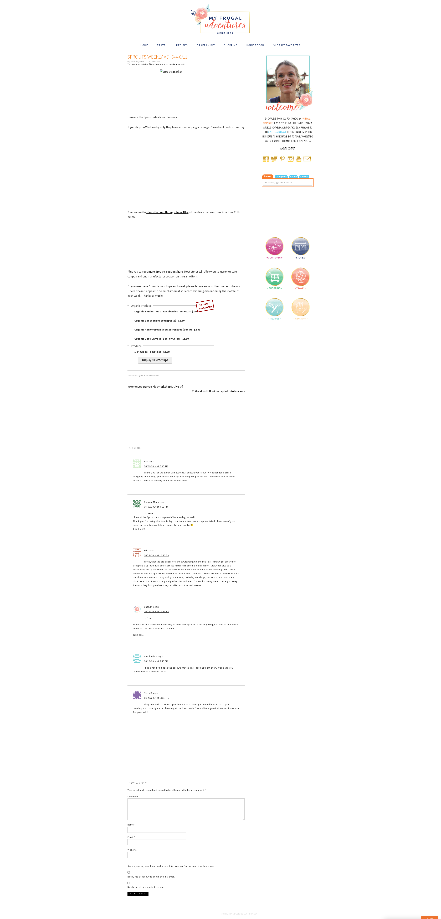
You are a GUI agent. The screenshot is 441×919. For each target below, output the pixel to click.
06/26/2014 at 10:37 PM (156, 697)
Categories (281, 176)
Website (132, 849)
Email (131, 837)
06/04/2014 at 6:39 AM (156, 466)
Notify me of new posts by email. (145, 887)
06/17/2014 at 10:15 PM (156, 555)
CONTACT (291, 148)
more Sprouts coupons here (165, 271)
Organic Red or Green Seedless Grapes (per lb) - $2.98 (167, 329)
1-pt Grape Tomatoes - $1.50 (152, 351)
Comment (133, 796)
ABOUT (283, 148)
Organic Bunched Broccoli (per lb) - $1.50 (159, 320)
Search (268, 176)
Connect (304, 176)
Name (131, 824)
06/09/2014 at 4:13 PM (156, 506)
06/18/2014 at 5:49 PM (156, 661)
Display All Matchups (155, 360)
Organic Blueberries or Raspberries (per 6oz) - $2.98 (166, 311)
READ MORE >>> (305, 141)
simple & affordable (277, 132)
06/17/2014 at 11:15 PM (156, 611)
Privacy (253, 913)
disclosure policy (179, 64)
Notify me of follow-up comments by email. (151, 876)
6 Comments (154, 61)
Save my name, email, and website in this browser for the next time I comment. (171, 866)
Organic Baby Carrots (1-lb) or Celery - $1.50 (161, 338)
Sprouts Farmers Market (149, 375)
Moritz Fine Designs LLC (234, 913)
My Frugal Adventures (220, 17)
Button (293, 176)
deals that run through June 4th (166, 212)
